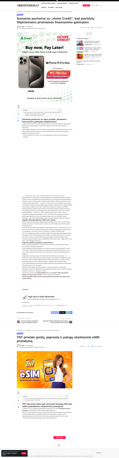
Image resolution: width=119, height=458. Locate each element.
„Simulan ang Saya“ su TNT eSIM (33, 400)
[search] (94, 5)
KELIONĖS (20, 14)
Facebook (54, 272)
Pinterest (24, 274)
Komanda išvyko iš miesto (35, 274)
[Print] (92, 27)
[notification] (92, 5)
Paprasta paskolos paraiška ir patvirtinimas (34, 115)
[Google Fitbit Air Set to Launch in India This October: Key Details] (80, 43)
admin (23, 26)
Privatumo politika (6, 453)
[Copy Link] (90, 27)
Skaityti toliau (59, 437)
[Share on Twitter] (88, 27)
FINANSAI (86, 51)
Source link (25, 289)
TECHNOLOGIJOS (88, 44)
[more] (81, 5)
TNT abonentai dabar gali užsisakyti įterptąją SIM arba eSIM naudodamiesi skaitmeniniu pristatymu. (45, 398)
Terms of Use (37, 305)
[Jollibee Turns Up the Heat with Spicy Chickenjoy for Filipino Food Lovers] (80, 56)
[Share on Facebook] (86, 27)
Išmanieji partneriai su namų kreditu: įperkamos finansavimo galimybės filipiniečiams (42, 112)
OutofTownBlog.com (42, 272)
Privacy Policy (60, 305)
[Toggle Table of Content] (59, 110)
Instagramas (64, 272)
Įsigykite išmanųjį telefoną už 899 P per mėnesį (35, 113)
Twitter (59, 272)
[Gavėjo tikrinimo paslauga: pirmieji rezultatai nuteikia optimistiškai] (80, 49)
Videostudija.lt (28, 5)
